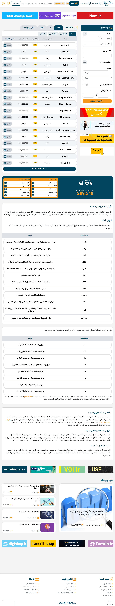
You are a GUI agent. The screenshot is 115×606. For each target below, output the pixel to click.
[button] (59, 3)
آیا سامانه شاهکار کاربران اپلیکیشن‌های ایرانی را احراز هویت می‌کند (22, 500)
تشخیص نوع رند (30, 3)
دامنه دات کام (29, 396)
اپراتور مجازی (107, 596)
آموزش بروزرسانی (68, 590)
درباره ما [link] (110, 601)
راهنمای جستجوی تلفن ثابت (65, 593)
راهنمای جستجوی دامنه (29, 590)
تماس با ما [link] (110, 604)
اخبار (22, 3)
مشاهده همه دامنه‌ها (39, 168)
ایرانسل (108, 593)
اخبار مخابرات (69, 584)
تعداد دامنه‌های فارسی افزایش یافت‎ (29, 512)
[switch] (85, 84)
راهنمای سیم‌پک (68, 587)
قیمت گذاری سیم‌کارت (45, 3)
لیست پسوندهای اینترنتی (29, 587)
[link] (8, 3)
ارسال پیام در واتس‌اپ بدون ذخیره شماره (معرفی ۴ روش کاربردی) (23, 487)
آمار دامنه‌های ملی (31, 584)
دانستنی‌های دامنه (31, 593)
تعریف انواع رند (106, 584)
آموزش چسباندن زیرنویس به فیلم (29, 524)
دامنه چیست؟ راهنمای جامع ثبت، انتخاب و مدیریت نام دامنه (86, 513)
